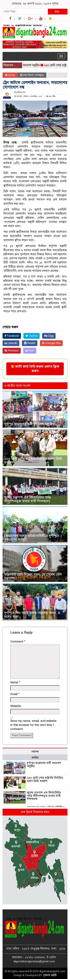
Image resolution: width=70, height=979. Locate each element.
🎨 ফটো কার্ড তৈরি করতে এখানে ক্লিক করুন (35, 368)
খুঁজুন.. (58, 11)
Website (15, 706)
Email (14, 694)
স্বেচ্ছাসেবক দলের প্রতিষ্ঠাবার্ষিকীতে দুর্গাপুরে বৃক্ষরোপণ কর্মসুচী (31, 538)
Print (31, 350)
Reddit (31, 343)
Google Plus (53, 343)
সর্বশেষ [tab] (35, 751)
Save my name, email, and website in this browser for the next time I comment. (33, 725)
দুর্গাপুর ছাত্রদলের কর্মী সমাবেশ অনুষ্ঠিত (29, 424)
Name (15, 682)
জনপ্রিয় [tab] (35, 757)
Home (11, 75)
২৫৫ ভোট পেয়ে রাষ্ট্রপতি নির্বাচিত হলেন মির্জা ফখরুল (33, 461)
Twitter (33, 336)
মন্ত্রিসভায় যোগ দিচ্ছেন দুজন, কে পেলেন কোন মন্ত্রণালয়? (33, 576)
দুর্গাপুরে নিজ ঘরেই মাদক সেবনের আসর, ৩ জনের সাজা (32, 615)
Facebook (12, 336)
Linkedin (12, 343)
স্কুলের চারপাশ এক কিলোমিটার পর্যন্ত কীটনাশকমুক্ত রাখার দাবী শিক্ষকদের (27, 499)
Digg (50, 336)
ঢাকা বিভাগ (28, 75)
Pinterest (13, 350)
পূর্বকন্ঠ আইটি (50, 975)
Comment (17, 641)
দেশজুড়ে (39, 75)
